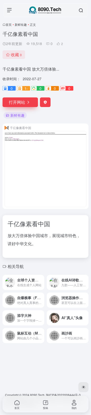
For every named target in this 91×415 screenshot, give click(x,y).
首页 (9, 24)
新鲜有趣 (21, 24)
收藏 (16, 54)
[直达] (41, 282)
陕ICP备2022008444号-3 (63, 395)
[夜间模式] (83, 387)
